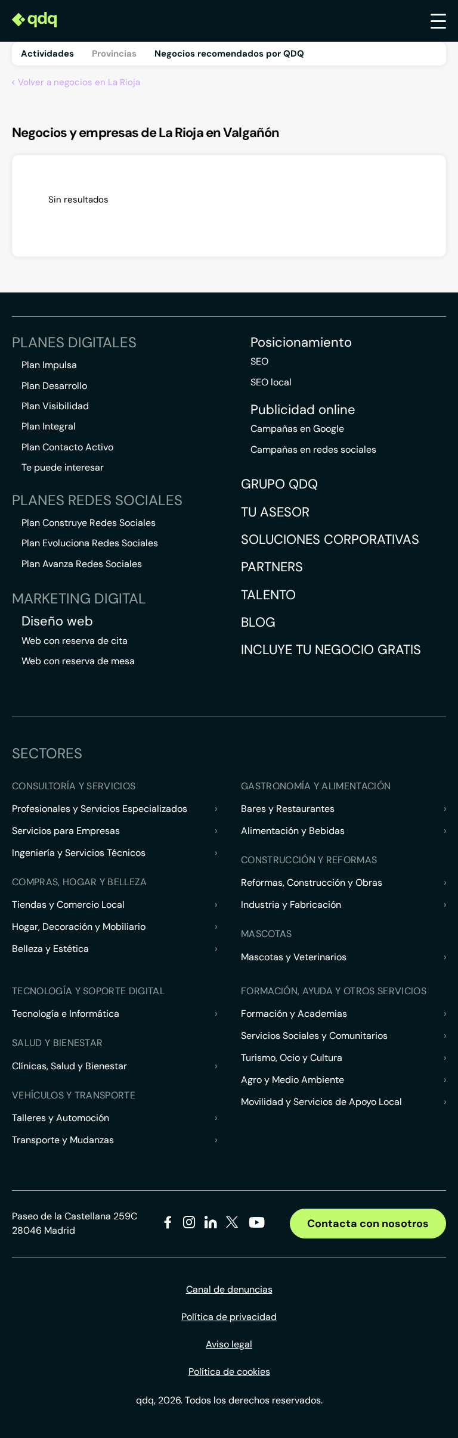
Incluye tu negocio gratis (331, 649)
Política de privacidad (229, 1317)
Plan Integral (48, 426)
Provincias (114, 54)
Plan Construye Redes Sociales (88, 522)
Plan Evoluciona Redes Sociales (89, 543)
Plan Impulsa (49, 365)
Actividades (47, 54)
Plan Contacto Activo (67, 447)
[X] (232, 1224)
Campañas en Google (297, 428)
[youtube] (256, 1227)
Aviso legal (229, 1344)
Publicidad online (302, 410)
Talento (268, 594)
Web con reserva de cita (74, 640)
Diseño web (57, 621)
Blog (258, 622)
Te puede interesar (62, 467)
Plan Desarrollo (54, 385)
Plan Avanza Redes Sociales (81, 564)
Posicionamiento (301, 342)
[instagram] (189, 1224)
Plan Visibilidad (55, 406)
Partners (272, 566)
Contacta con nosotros (368, 1223)
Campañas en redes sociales (313, 449)
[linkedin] (211, 1224)
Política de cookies (229, 1371)
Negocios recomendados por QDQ (229, 54)
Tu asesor (275, 512)
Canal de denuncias (229, 1289)
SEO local (271, 382)
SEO (259, 361)
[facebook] (168, 1224)
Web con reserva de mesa (78, 661)
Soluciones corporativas (330, 539)
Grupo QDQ (279, 484)
